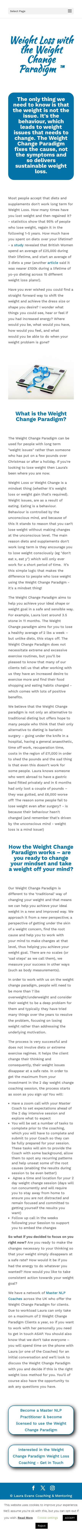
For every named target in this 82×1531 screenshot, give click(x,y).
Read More (25, 1518)
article (52, 263)
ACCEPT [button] (70, 1517)
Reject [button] (41, 1525)
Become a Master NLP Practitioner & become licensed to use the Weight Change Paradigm (41, 1420)
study (19, 245)
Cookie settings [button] (48, 1518)
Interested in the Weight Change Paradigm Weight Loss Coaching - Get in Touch (41, 1456)
